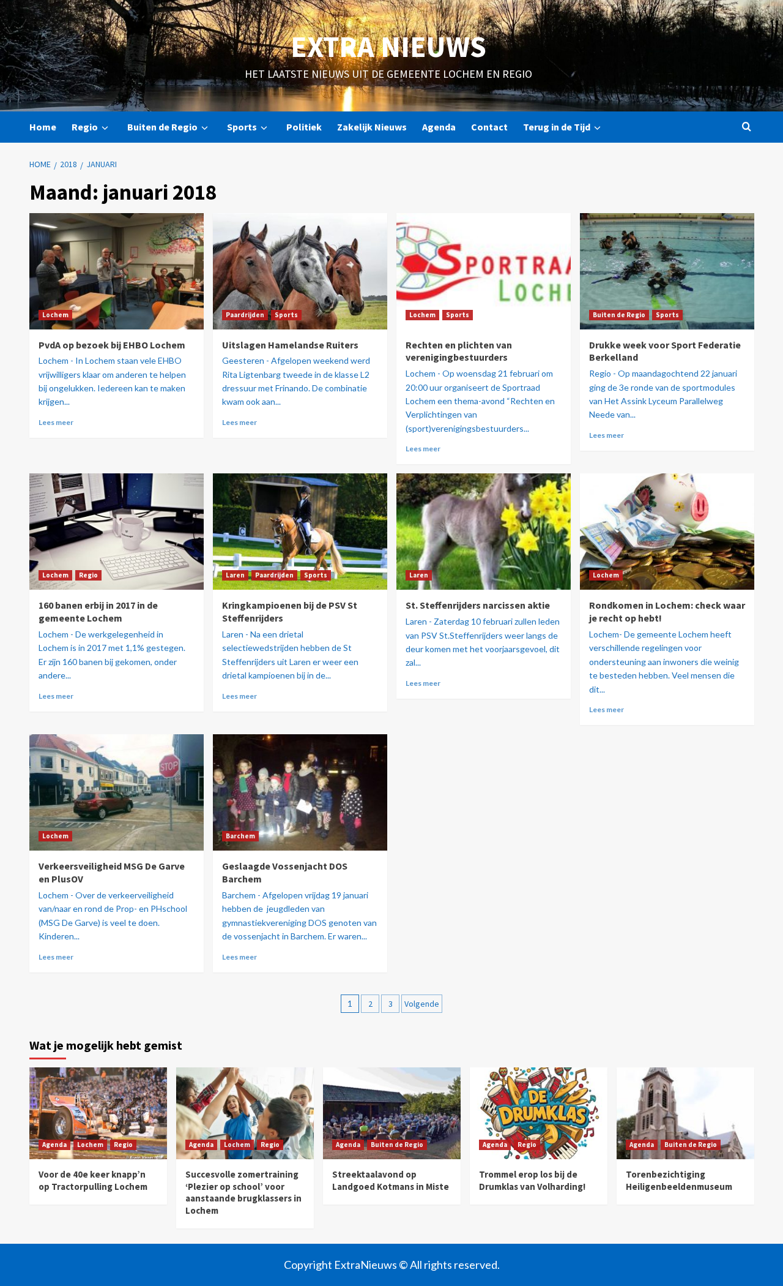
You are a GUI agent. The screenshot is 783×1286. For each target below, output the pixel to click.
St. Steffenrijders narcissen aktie (478, 605)
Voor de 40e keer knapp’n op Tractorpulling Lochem (93, 1180)
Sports (242, 127)
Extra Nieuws (388, 46)
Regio (85, 127)
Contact (489, 127)
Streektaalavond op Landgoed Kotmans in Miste (390, 1180)
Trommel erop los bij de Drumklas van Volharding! (532, 1180)
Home (42, 127)
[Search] (746, 127)
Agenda (439, 127)
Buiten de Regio (162, 127)
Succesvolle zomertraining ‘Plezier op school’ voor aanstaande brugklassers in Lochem (243, 1192)
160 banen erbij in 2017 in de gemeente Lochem (98, 611)
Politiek (304, 127)
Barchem (240, 836)
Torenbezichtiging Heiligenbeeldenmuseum (679, 1180)
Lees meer (56, 422)
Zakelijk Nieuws (372, 127)
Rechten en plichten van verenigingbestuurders (459, 351)
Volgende (421, 1003)
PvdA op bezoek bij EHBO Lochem (112, 345)
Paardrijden (245, 314)
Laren (235, 575)
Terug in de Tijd (556, 127)
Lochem (55, 314)
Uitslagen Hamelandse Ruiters (290, 345)
